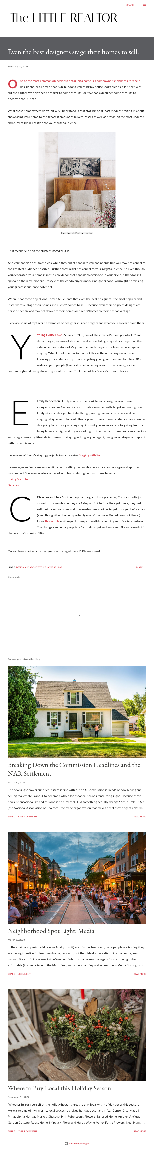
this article (52, 521)
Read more (140, 816)
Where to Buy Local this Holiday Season (59, 1088)
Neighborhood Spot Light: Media (51, 930)
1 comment (24, 974)
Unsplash (88, 233)
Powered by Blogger (78, 1143)
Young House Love (49, 335)
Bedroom (14, 485)
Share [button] (139, 567)
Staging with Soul (91, 455)
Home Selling (54, 567)
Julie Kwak (75, 233)
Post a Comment (27, 816)
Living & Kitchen (19, 479)
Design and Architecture (31, 567)
